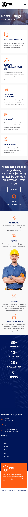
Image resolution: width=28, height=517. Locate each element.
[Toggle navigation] (25, 4)
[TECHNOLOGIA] (14, 218)
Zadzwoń (14, 201)
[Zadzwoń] (14, 196)
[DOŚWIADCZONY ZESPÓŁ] (14, 316)
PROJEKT (14, 241)
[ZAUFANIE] (14, 296)
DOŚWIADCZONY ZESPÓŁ (14, 321)
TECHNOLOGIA (14, 223)
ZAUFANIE (14, 301)
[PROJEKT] (14, 236)
